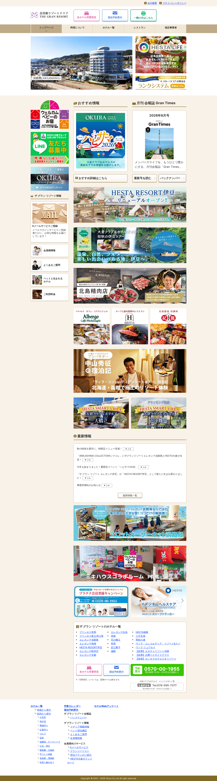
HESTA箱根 (142, 632)
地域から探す (44, 709)
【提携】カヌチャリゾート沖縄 (152, 651)
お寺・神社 (45, 746)
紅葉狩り (44, 729)
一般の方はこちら (143, 17)
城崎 (113, 651)
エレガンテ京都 (87, 654)
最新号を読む (142, 178)
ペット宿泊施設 (78, 730)
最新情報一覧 (130, 495)
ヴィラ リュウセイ (145, 647)
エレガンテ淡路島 (88, 639)
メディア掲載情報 (79, 726)
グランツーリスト (79, 751)
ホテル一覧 (109, 27)
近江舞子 (115, 647)
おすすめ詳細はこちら (92, 178)
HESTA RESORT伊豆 (90, 647)
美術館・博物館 (47, 758)
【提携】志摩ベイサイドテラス (152, 654)
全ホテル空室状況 (86, 17)
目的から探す (44, 713)
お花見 (43, 717)
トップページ (46, 27)
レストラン (140, 27)
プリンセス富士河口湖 (91, 635)
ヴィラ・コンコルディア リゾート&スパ (158, 643)
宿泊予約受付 (115, 17)
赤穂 (113, 635)
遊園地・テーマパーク (50, 742)
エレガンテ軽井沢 (88, 651)
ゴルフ (43, 733)
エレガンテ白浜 (119, 632)
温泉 (42, 737)
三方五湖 (140, 635)
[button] (77, 600)
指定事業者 (171, 27)
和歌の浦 (140, 639)
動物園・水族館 (47, 750)
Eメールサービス (79, 747)
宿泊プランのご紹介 (81, 754)
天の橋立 (115, 639)
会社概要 (152, 3)
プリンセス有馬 (87, 632)
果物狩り (44, 725)
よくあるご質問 (78, 734)
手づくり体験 (46, 754)
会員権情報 (76, 738)
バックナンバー (170, 178)
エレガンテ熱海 (87, 643)
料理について (77, 27)
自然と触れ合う (47, 762)
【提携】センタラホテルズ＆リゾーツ (156, 658)
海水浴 (43, 721)
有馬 (113, 643)
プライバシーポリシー (174, 3)
